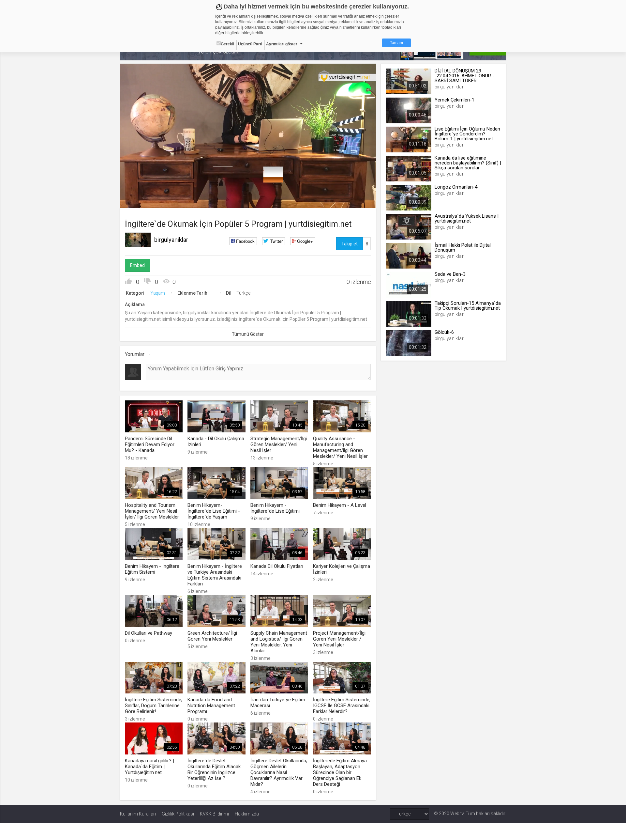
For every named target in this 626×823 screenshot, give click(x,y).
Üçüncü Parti (250, 44)
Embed (137, 265)
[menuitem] (338, 200)
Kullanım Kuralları (138, 813)
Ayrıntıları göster (281, 44)
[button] (141, 199)
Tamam (396, 42)
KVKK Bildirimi (214, 813)
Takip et (349, 243)
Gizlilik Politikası (178, 813)
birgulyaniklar (171, 239)
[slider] (248, 189)
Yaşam (157, 293)
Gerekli (227, 44)
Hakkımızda (247, 813)
